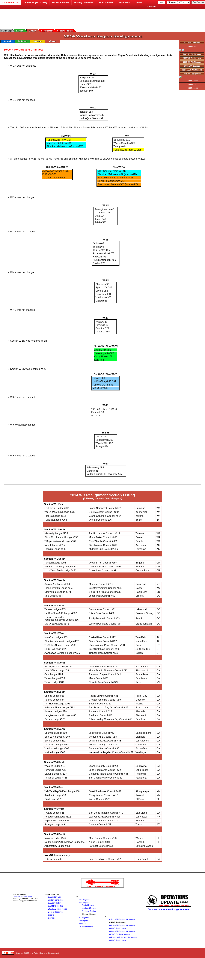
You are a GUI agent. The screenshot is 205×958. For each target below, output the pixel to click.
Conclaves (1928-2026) (35, 2)
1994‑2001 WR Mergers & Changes (122, 937)
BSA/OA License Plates (57, 909)
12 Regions (83, 921)
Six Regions (84, 918)
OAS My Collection (83, 2)
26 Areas (82, 924)
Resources (124, 2)
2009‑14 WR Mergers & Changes (121, 925)
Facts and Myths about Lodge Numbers (168, 909)
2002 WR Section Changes (119, 934)
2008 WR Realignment (117, 928)
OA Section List (54, 897)
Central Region (88, 905)
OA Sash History (60, 2)
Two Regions (84, 900)
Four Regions (84, 903)
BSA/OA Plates (106, 2)
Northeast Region (89, 908)
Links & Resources (55, 912)
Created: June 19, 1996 (22, 896)
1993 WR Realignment (117, 940)
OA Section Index (86, 927)
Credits (138, 2)
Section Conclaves (55, 900)
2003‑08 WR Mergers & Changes (121, 931)
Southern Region (89, 911)
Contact (152, 7)
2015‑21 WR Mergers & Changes (121, 919)
